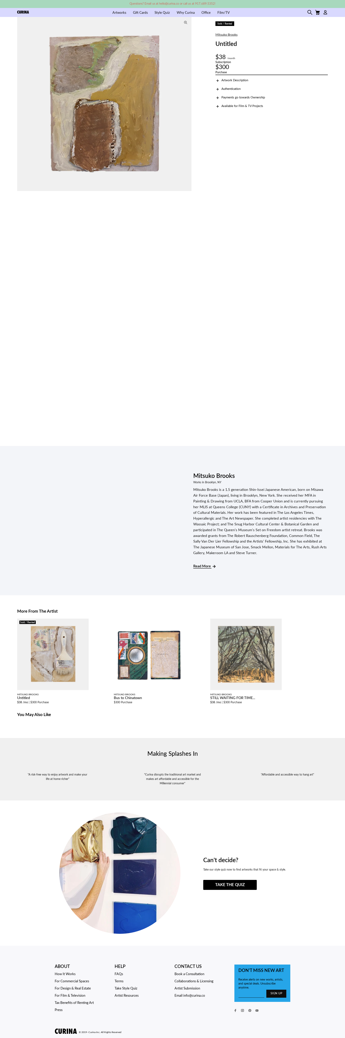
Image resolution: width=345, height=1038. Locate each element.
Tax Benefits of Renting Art (74, 1002)
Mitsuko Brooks (226, 34)
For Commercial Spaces (72, 981)
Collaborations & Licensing (193, 981)
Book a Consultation (189, 974)
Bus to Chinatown (128, 698)
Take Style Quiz (126, 988)
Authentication (231, 88)
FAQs (119, 974)
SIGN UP (276, 993)
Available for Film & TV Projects (242, 106)
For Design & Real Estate (73, 988)
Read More (202, 566)
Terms (119, 981)
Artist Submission (187, 988)
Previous (21, 104)
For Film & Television (70, 995)
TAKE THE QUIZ (230, 885)
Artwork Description (234, 80)
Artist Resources (127, 995)
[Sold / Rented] (53, 654)
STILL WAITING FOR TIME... (232, 698)
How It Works (65, 974)
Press (58, 1010)
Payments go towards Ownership (243, 97)
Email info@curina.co (189, 995)
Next (187, 104)
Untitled (23, 698)
